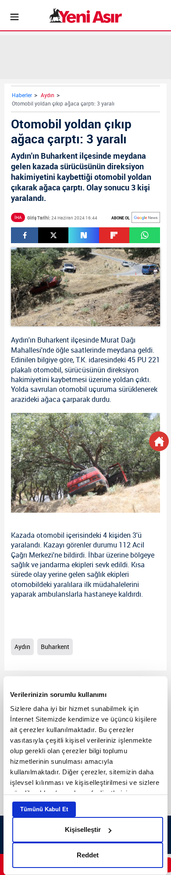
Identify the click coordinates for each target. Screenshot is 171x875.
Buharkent (53, 340)
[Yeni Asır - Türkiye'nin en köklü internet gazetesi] (86, 15)
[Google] (146, 217)
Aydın (47, 94)
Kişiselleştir (83, 829)
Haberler (22, 94)
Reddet (88, 855)
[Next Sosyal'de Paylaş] (83, 235)
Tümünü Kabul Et (44, 809)
